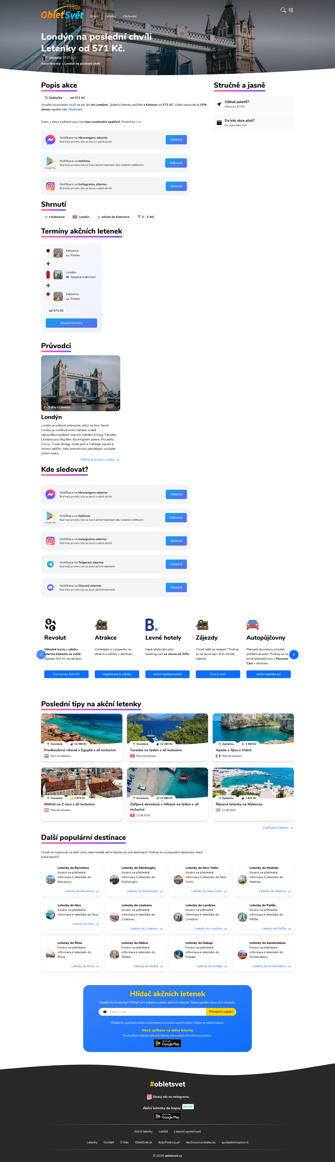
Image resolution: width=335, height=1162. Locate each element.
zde (138, 122)
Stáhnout (176, 163)
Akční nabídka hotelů (167, 674)
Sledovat (176, 186)
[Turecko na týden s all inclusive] (167, 728)
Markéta (55, 58)
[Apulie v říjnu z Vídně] (253, 728)
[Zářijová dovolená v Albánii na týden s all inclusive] (167, 783)
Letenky (110, 16)
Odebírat (176, 140)
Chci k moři (218, 674)
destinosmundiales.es (201, 1142)
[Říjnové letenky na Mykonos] (253, 783)
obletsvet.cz (173, 1156)
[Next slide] (294, 654)
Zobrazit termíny (71, 323)
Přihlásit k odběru (221, 1012)
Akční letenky (143, 1131)
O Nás (124, 1142)
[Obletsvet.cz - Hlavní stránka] (62, 10)
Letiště (163, 1131)
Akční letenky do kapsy (167, 1108)
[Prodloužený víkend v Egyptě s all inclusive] (81, 728)
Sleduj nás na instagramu (171, 1097)
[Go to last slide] (41, 654)
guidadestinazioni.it (235, 1142)
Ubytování (129, 16)
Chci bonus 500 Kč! (66, 674)
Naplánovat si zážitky (117, 674)
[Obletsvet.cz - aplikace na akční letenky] (167, 1043)
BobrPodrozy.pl (169, 1142)
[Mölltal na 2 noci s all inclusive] (81, 783)
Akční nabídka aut (268, 674)
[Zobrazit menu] (291, 10)
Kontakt (109, 1142)
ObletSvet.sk (143, 1142)
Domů (94, 16)
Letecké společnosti (187, 1131)
